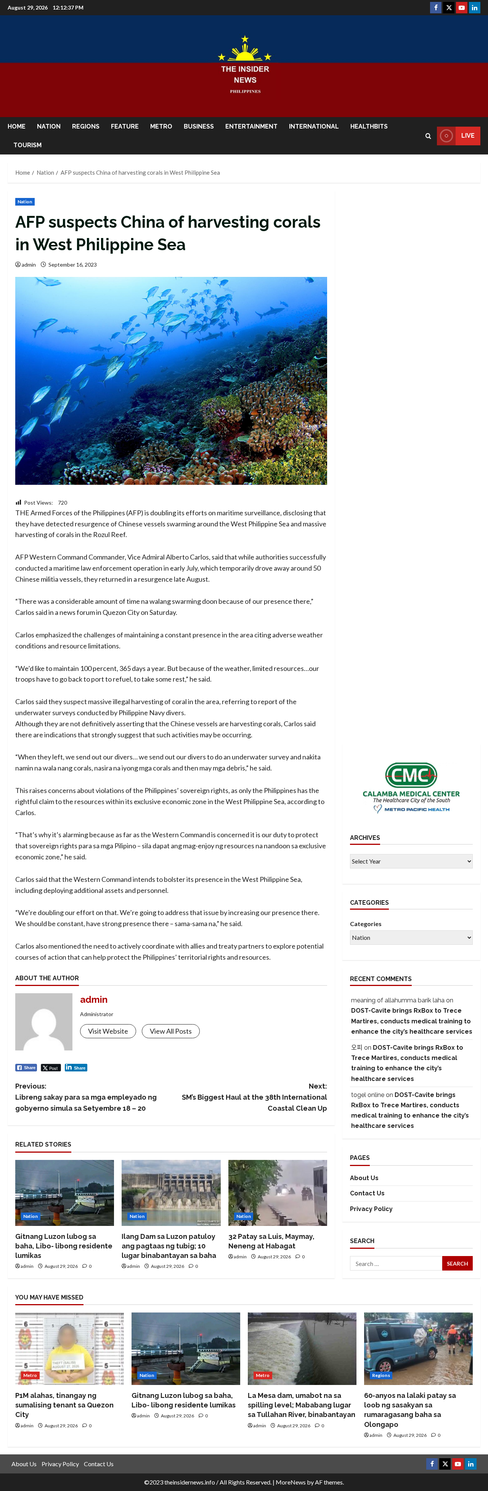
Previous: (86, 1097)
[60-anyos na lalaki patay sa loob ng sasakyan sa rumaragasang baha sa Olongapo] (418, 1348)
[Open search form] (428, 136)
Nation (49, 126)
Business (199, 126)
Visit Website (108, 1031)
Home (17, 126)
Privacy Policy (371, 1209)
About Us (364, 1177)
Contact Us (367, 1193)
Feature (125, 126)
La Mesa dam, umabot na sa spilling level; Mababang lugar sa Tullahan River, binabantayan (301, 1405)
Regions (86, 126)
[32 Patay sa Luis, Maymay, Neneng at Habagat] (277, 1193)
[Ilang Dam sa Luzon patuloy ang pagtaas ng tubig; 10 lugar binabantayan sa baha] (171, 1193)
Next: (254, 1097)
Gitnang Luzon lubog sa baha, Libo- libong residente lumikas (63, 1245)
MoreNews (291, 1482)
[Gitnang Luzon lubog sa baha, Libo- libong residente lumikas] (64, 1193)
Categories (366, 923)
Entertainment (251, 126)
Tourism (27, 145)
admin (29, 264)
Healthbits (369, 126)
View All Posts (171, 1031)
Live (468, 135)
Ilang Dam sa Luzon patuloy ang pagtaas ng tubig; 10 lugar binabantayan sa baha (169, 1245)
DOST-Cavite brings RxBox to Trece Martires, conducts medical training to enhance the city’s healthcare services (411, 1021)
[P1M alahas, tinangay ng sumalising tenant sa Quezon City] (69, 1348)
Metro (161, 126)
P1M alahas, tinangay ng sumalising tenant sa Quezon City (64, 1405)
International (314, 126)
